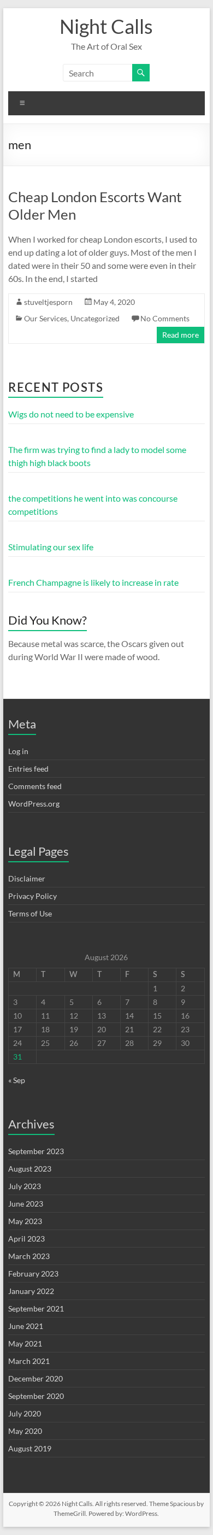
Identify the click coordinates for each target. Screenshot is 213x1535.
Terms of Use (30, 913)
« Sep (16, 1080)
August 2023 (29, 1168)
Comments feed (35, 786)
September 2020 (36, 1396)
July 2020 (24, 1413)
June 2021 (25, 1326)
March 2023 (29, 1256)
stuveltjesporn (48, 302)
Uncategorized (95, 318)
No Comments (165, 318)
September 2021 (36, 1308)
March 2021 (29, 1361)
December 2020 (35, 1378)
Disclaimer (26, 878)
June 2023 (25, 1203)
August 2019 (29, 1448)
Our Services (45, 318)
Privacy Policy (32, 896)
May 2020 (25, 1431)
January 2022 (31, 1291)
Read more (180, 334)
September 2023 (36, 1151)
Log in (18, 751)
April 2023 (26, 1238)
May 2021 (25, 1343)
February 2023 (33, 1273)
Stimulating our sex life (50, 547)
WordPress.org (34, 803)
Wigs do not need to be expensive (71, 414)
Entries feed (28, 768)
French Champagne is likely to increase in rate (93, 582)
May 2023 (25, 1221)
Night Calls (106, 26)
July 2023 (24, 1186)
